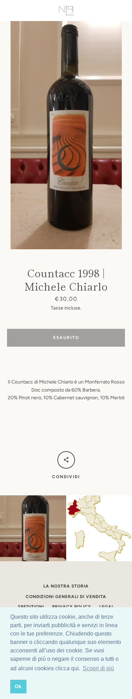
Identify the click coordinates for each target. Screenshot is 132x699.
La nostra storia (66, 586)
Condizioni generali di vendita (66, 596)
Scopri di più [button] (98, 668)
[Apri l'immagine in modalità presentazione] (66, 135)
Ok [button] (18, 686)
